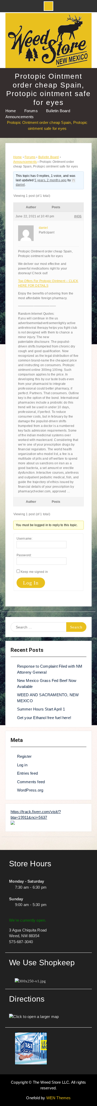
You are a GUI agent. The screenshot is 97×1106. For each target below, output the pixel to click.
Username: (25, 538)
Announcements (25, 162)
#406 (78, 216)
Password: (24, 555)
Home (17, 157)
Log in (22, 765)
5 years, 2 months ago (50, 180)
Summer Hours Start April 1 (41, 709)
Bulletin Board (48, 157)
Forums (30, 157)
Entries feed (27, 773)
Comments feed (31, 782)
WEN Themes (58, 1098)
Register (24, 756)
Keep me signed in (34, 572)
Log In (31, 583)
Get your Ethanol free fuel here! (44, 717)
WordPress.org (30, 790)
